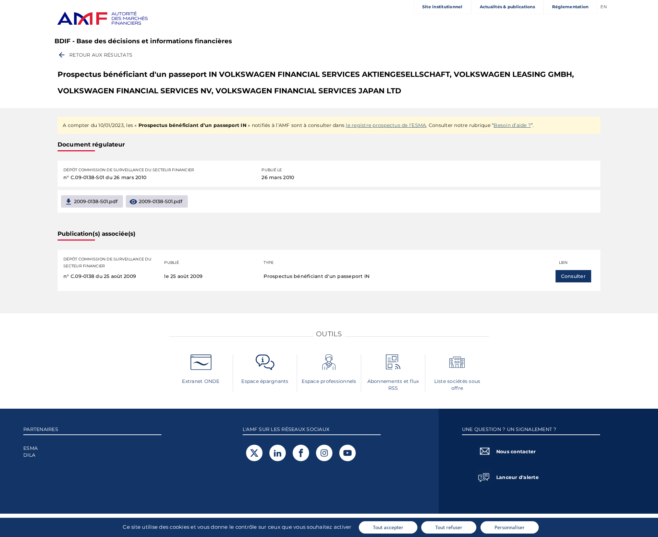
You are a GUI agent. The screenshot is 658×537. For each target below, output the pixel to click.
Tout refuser (448, 527)
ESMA (30, 448)
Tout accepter (388, 527)
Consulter (573, 276)
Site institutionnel (442, 6)
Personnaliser (510, 527)
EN (603, 6)
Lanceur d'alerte (517, 477)
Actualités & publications (507, 6)
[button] (95, 55)
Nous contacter (516, 451)
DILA (29, 455)
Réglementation (570, 6)
